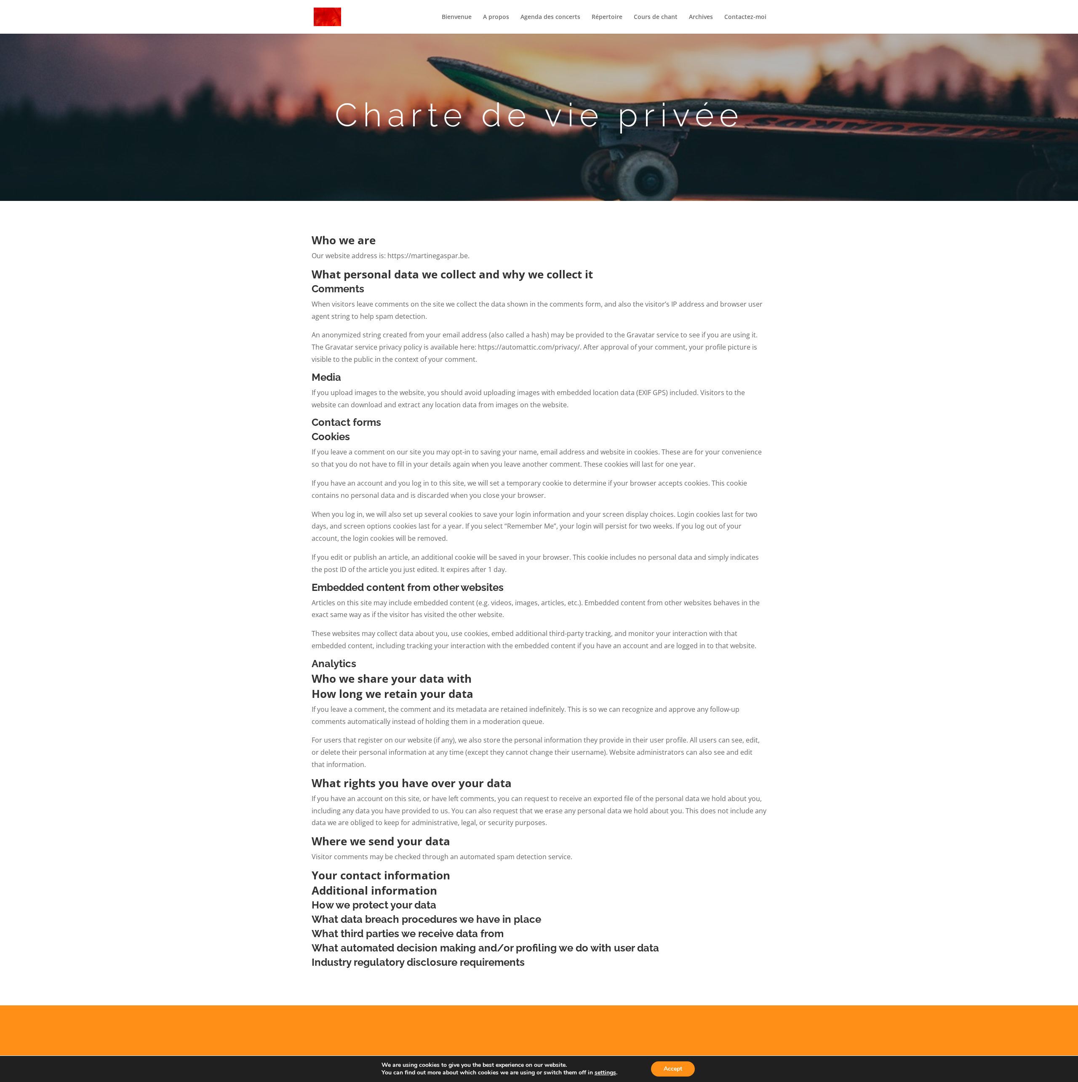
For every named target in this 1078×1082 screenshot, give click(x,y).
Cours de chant (656, 17)
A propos (496, 17)
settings (605, 1073)
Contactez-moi (745, 17)
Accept (673, 1069)
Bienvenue (457, 17)
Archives (701, 17)
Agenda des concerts (550, 17)
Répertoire (607, 17)
